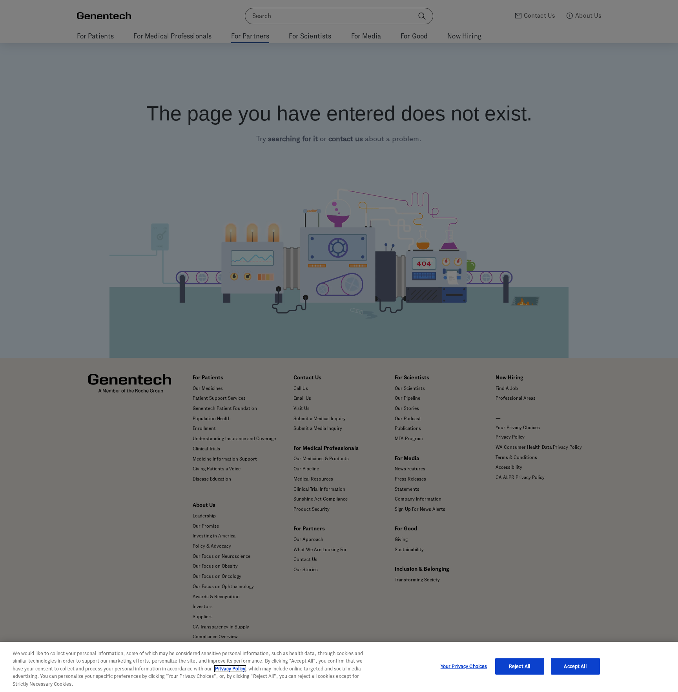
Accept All (575, 666)
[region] (339, 667)
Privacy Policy (230, 668)
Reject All (519, 666)
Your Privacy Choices (464, 666)
